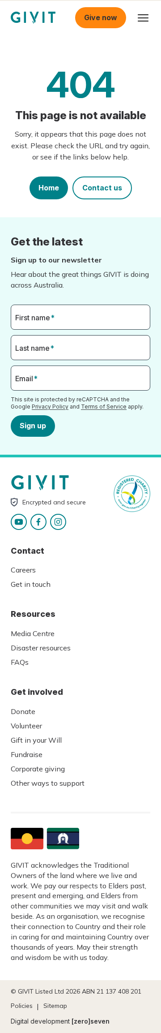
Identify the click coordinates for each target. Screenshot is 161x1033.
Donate (23, 711)
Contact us (102, 187)
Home (48, 187)
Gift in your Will (36, 740)
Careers (23, 569)
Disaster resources (41, 647)
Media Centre (33, 633)
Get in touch (31, 584)
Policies (22, 1006)
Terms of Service (104, 406)
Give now (100, 17)
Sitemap (55, 1006)
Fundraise (26, 754)
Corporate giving (38, 768)
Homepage (33, 18)
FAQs (20, 662)
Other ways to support (48, 783)
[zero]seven (91, 1021)
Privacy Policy (50, 406)
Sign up (33, 425)
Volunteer (26, 725)
